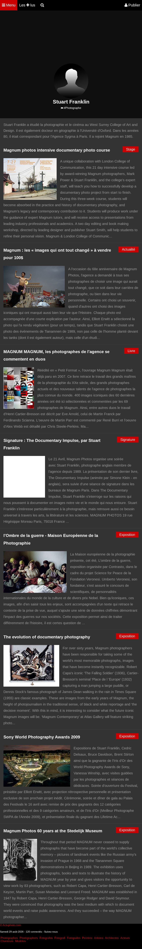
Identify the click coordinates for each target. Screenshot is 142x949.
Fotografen (73, 938)
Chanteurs (7, 941)
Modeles (20, 941)
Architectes (112, 938)
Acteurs (125, 938)
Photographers (29, 938)
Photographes (9, 938)
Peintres (87, 938)
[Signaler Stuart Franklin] (62, 108)
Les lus (27, 5)
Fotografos (46, 938)
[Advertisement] (63, 39)
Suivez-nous (51, 931)
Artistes (98, 938)
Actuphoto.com (12, 925)
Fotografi (59, 938)
